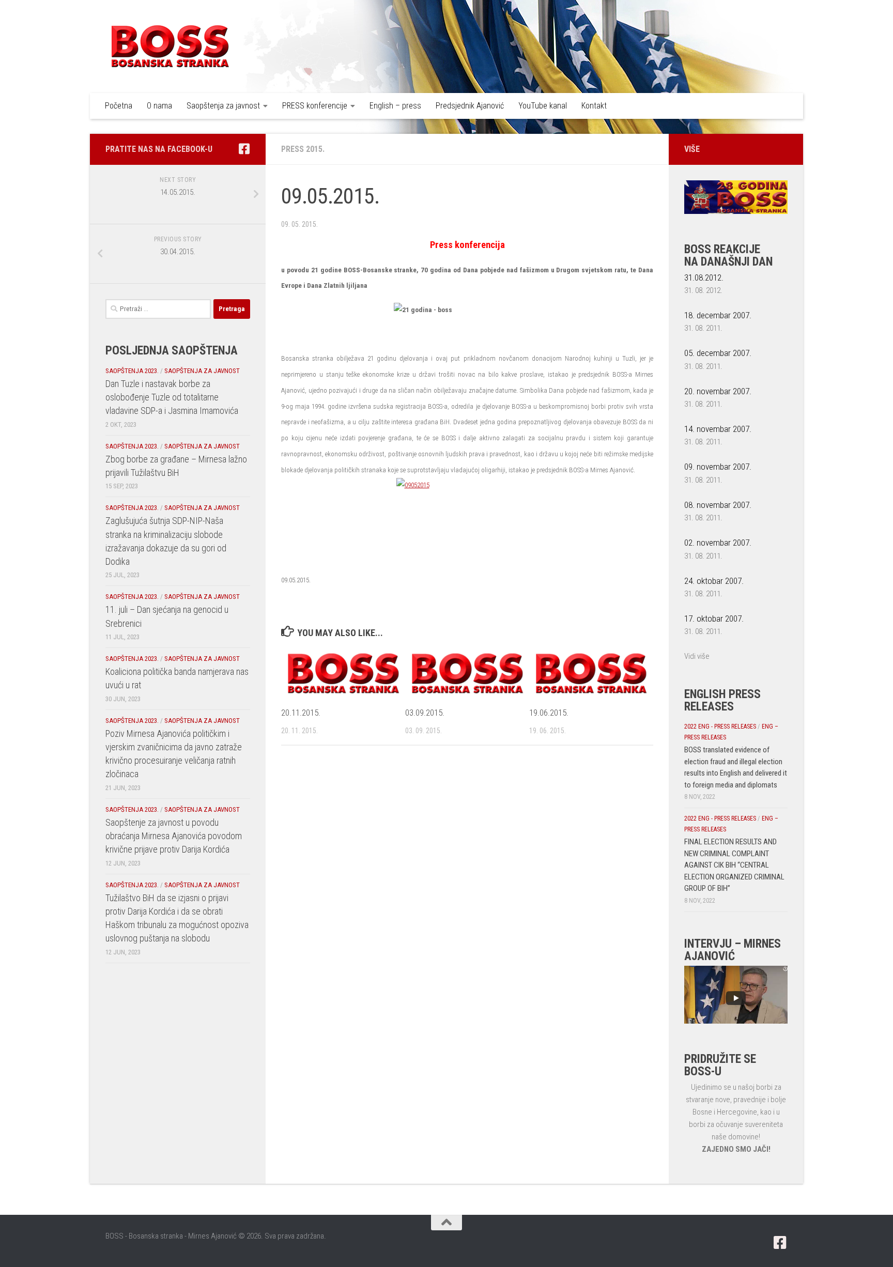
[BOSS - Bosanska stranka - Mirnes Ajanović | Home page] (170, 46)
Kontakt (594, 106)
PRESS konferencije (314, 106)
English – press (395, 106)
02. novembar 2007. (717, 542)
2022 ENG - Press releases (720, 726)
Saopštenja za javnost (223, 106)
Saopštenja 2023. (132, 371)
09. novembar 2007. (717, 466)
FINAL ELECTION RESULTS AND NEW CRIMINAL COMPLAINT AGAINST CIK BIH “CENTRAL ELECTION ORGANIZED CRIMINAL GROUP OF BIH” (734, 865)
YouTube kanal (542, 106)
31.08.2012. (703, 277)
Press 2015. (303, 149)
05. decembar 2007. (717, 353)
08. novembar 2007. (717, 505)
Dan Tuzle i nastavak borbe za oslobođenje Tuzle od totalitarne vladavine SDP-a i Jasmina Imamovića (171, 397)
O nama (159, 106)
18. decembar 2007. (717, 315)
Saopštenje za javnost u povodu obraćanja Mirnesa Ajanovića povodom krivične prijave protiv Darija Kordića (173, 836)
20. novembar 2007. (717, 391)
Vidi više (697, 656)
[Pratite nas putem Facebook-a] (244, 149)
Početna (118, 106)
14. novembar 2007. (717, 429)
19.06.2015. (548, 712)
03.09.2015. (424, 712)
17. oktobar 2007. (714, 618)
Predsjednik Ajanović (470, 106)
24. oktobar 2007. (714, 581)
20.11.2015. (300, 712)
